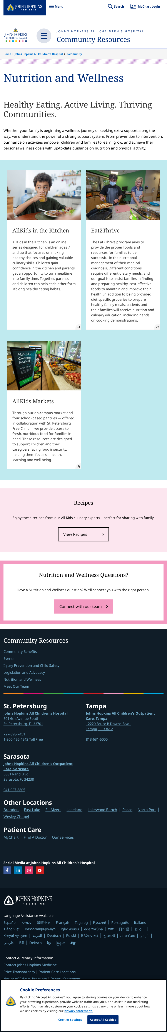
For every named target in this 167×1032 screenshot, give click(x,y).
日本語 (124, 929)
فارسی (8, 942)
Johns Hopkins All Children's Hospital (100, 31)
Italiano (140, 922)
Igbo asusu (70, 929)
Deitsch (35, 942)
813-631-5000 (97, 739)
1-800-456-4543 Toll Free (23, 739)
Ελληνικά (89, 935)
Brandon (11, 809)
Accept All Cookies (103, 1020)
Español (10, 922)
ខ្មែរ (49, 942)
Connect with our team (80, 606)
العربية (37, 935)
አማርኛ (27, 922)
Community (74, 54)
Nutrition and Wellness (22, 679)
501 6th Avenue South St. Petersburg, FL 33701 (35, 718)
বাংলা (111, 929)
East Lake (32, 809)
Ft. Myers (53, 809)
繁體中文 (44, 922)
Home (7, 54)
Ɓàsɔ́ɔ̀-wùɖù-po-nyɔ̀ (40, 928)
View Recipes (75, 534)
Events (8, 658)
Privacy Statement (65, 978)
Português (120, 922)
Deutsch (54, 935)
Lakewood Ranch (102, 809)
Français (63, 922)
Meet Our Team (16, 686)
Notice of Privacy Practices (25, 978)
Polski (71, 935)
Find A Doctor (35, 837)
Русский (99, 922)
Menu (56, 8)
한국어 (139, 929)
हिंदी (21, 942)
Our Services (63, 837)
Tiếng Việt (11, 928)
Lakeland (74, 809)
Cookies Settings (70, 1020)
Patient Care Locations (57, 971)
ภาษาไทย (127, 935)
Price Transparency (19, 971)
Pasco (127, 809)
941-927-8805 (14, 789)
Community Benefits (20, 651)
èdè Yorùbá (93, 929)
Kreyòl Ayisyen (15, 935)
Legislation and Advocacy (24, 672)
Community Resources (93, 39)
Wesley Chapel (16, 816)
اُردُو (144, 935)
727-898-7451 (14, 734)
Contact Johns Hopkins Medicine (30, 964)
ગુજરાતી (109, 935)
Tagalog (81, 922)
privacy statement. (78, 1011)
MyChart (10, 837)
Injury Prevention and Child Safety (31, 665)
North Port (147, 809)
